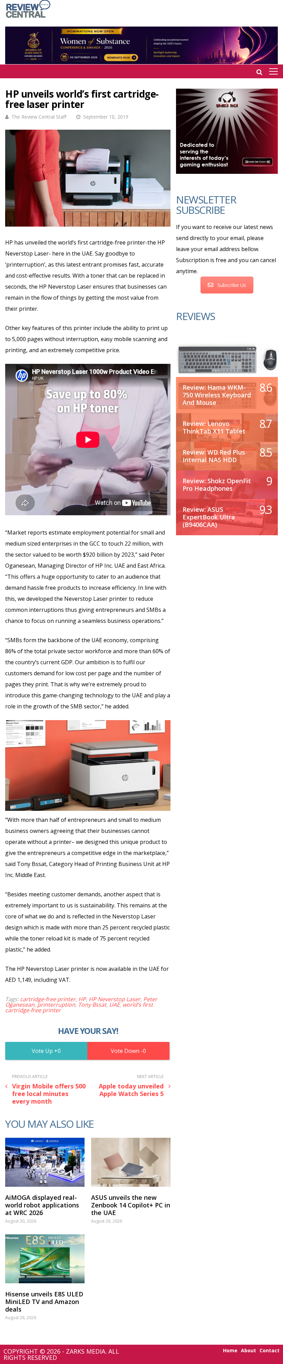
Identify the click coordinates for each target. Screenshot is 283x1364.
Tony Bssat (92, 1004)
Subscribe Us (231, 285)
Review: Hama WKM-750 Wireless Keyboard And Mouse (217, 395)
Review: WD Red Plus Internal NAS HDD (214, 456)
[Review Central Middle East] (28, 18)
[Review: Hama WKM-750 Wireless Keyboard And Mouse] (227, 359)
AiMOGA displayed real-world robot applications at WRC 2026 (42, 1205)
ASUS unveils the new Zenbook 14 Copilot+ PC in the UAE (130, 1205)
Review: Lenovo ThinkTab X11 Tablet (214, 427)
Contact (270, 1350)
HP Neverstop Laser (114, 999)
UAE (114, 1004)
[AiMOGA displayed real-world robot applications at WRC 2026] (45, 1162)
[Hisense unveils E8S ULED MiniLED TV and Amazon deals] (45, 1258)
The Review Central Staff (38, 116)
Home (230, 1350)
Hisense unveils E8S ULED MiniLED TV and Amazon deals (44, 1301)
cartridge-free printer (48, 999)
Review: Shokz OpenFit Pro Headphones (217, 484)
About (248, 1350)
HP (82, 999)
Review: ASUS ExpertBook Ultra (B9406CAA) (209, 517)
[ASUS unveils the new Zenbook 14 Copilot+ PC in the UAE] (130, 1162)
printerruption (56, 1004)
